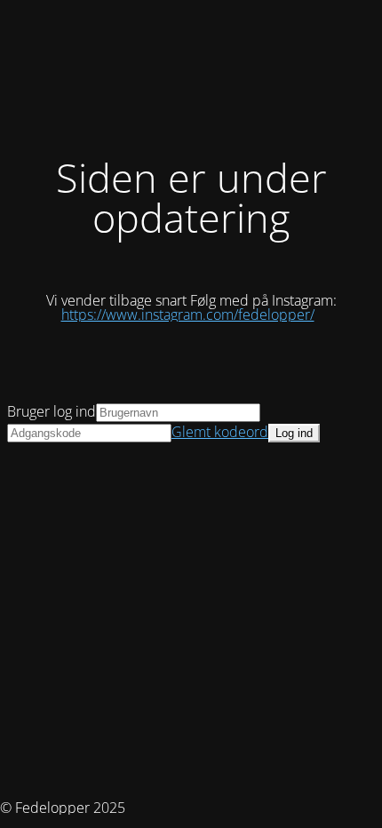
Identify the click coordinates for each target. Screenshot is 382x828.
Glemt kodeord (219, 432)
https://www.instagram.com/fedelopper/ (187, 314)
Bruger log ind (51, 411)
